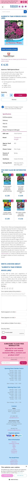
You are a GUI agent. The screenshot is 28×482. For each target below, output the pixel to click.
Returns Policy (14, 463)
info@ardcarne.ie (24, 2)
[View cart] (22, 6)
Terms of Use (14, 464)
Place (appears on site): (8, 317)
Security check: (5, 328)
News (14, 445)
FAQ (14, 448)
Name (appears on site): (8, 312)
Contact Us (14, 452)
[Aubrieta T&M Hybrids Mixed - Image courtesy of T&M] (14, 32)
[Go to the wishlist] (25, 6)
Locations (14, 449)
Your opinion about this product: (11, 291)
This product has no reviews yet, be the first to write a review (14, 60)
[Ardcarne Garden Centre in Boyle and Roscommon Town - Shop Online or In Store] (14, 6)
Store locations (26, 2)
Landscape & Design (14, 443)
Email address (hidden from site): (11, 323)
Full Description (7, 117)
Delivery (5, 120)
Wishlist (10, 175)
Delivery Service (14, 461)
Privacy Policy (14, 460)
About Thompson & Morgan (11, 130)
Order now (12, 175)
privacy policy (14, 359)
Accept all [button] (7, 475)
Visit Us (5, 123)
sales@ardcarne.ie (14, 417)
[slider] (7, 288)
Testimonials (14, 451)
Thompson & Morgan (17, 138)
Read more (20, 472)
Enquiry (5, 127)
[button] (14, 479)
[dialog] (14, 473)
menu (2, 6)
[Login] (19, 6)
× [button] (26, 466)
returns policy (5, 253)
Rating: (3, 286)
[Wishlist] (25, 6)
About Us (14, 442)
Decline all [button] (20, 475)
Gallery (14, 446)
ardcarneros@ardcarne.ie (14, 430)
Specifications (7, 114)
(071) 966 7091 (21, 2)
